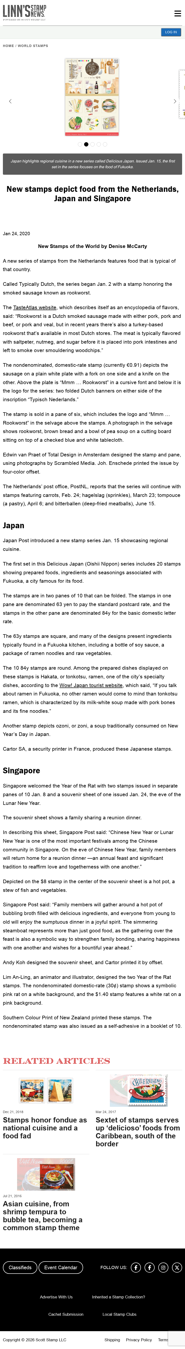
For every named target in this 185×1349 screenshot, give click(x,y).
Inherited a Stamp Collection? (118, 1297)
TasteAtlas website (34, 307)
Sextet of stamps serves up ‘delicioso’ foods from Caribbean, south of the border (138, 1132)
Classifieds (20, 1267)
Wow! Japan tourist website (91, 685)
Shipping (112, 1340)
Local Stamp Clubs (120, 1314)
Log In (171, 32)
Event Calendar (60, 1267)
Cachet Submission (65, 1314)
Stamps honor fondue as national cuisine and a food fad (45, 1128)
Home (8, 46)
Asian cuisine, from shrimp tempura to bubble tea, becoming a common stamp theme (43, 1216)
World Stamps (33, 46)
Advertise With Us (56, 1297)
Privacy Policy (139, 1340)
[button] (10, 101)
